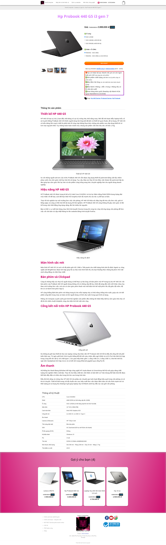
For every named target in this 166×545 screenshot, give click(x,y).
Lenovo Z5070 (49, 491)
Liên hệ (46, 525)
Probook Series (106, 98)
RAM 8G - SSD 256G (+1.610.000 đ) (97, 56)
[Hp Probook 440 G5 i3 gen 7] (43, 70)
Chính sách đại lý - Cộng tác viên (52, 519)
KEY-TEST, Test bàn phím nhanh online (54, 522)
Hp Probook (116, 98)
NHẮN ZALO (101, 69)
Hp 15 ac (117, 491)
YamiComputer (49, 2)
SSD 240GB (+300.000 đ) (93, 40)
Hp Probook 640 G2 (71, 491)
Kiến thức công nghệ (89, 2)
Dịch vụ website (76, 2)
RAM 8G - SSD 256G (92, 53)
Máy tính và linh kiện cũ (62, 2)
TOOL (45, 531)
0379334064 (111, 2)
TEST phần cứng (48, 528)
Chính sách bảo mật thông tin (52, 517)
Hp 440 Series (95, 98)
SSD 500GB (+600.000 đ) (93, 43)
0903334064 (103, 2)
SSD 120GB (89, 37)
